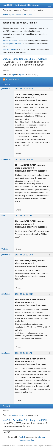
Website (4, 249)
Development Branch (12, 43)
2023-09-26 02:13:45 (24, 255)
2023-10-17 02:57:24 (24, 353)
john (3, 215)
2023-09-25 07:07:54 (24, 159)
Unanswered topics (23, 15)
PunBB (22, 437)
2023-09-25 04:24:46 (24, 89)
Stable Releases (10, 40)
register (22, 74)
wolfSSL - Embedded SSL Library (21, 5)
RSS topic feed (12, 79)
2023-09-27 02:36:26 (24, 294)
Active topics (8, 15)
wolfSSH (42, 59)
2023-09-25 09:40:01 (24, 216)
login (14, 74)
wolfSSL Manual (10, 49)
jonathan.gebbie (6, 89)
